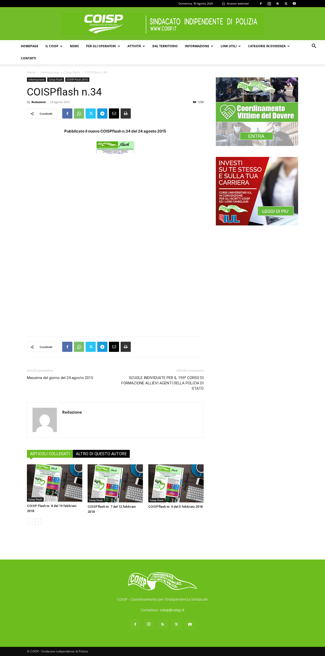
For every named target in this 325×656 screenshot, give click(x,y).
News (74, 46)
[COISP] (162, 23)
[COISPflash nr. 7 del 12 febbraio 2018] (115, 483)
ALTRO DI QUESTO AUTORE (101, 453)
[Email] (114, 113)
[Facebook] (261, 3)
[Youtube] (294, 3)
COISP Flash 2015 (77, 79)
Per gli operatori (101, 46)
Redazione (38, 102)
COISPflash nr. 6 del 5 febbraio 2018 (175, 507)
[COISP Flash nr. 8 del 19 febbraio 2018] (54, 483)
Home (31, 72)
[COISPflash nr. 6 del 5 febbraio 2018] (176, 483)
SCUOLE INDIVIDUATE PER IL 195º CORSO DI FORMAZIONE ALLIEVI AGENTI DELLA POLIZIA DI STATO (162, 383)
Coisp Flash (72, 72)
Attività (134, 46)
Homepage (29, 46)
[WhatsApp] (79, 113)
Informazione (197, 46)
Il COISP (51, 46)
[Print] (126, 113)
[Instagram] (269, 3)
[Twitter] (286, 3)
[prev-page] (30, 522)
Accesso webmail (237, 3)
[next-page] (38, 522)
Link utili (229, 46)
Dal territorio (165, 46)
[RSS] (277, 3)
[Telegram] (102, 113)
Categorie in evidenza (267, 46)
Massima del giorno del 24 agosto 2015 (60, 377)
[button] (314, 46)
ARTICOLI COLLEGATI (50, 453)
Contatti (28, 58)
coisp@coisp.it (172, 610)
